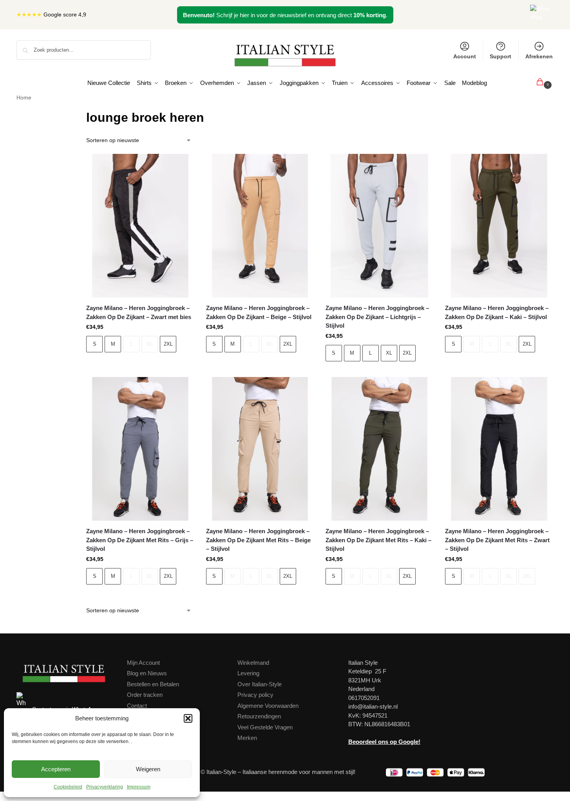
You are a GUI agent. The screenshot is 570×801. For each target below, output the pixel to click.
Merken (247, 737)
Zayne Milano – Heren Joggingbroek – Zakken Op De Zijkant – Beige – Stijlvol (258, 312)
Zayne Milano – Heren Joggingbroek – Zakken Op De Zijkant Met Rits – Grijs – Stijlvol (139, 540)
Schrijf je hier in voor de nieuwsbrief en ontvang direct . (285, 15)
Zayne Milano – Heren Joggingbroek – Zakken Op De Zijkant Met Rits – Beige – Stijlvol (258, 540)
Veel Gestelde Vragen (265, 727)
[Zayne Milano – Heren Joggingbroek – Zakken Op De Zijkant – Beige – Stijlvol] (260, 226)
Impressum (138, 787)
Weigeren (148, 769)
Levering (248, 673)
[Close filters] (72, 113)
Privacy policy (255, 694)
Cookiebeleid (68, 787)
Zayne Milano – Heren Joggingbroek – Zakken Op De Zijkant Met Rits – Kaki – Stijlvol (378, 540)
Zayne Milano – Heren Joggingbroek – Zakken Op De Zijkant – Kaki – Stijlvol (496, 312)
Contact (137, 705)
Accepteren (56, 769)
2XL (168, 344)
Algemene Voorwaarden (268, 705)
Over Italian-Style (259, 684)
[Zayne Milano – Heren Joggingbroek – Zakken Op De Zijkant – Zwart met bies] (140, 226)
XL (150, 344)
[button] (188, 718)
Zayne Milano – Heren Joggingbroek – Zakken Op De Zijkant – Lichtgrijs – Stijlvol (377, 317)
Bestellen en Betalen (153, 684)
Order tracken (145, 694)
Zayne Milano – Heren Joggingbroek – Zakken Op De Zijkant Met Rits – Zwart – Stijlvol (497, 540)
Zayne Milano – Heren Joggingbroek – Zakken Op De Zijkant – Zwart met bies (138, 312)
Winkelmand (253, 662)
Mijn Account (143, 662)
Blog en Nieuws (147, 673)
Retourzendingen (259, 716)
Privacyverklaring (104, 787)
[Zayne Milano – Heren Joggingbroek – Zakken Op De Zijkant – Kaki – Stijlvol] (499, 226)
